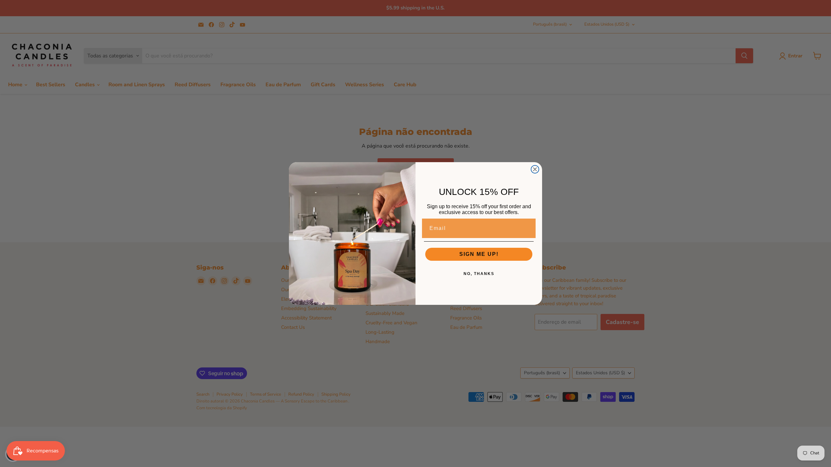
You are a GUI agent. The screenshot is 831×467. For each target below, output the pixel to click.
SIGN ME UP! (479, 254)
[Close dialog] (535, 169)
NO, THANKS (479, 273)
